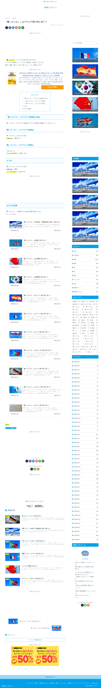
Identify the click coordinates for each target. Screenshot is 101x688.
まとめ (25, 106)
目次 (32, 95)
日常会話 (41, 683)
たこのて (85, 559)
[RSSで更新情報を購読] (38, 469)
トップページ (29, 683)
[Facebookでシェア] (10, 27)
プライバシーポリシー (83, 683)
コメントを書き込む (35, 640)
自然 (36, 683)
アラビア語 (9, 428)
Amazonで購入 (52, 87)
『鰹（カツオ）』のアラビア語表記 (35, 101)
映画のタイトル (72, 683)
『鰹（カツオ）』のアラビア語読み (35, 103)
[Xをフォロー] (31, 469)
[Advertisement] (34, 46)
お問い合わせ (95, 683)
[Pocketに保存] (16, 27)
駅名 (57, 683)
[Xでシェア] (6, 27)
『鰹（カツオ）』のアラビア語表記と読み (36, 98)
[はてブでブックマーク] (13, 27)
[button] (22, 27)
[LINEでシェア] (19, 27)
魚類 (15, 428)
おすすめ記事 (27, 108)
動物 (8, 424)
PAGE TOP (51, 677)
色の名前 (51, 683)
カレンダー (63, 683)
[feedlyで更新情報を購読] (35, 469)
